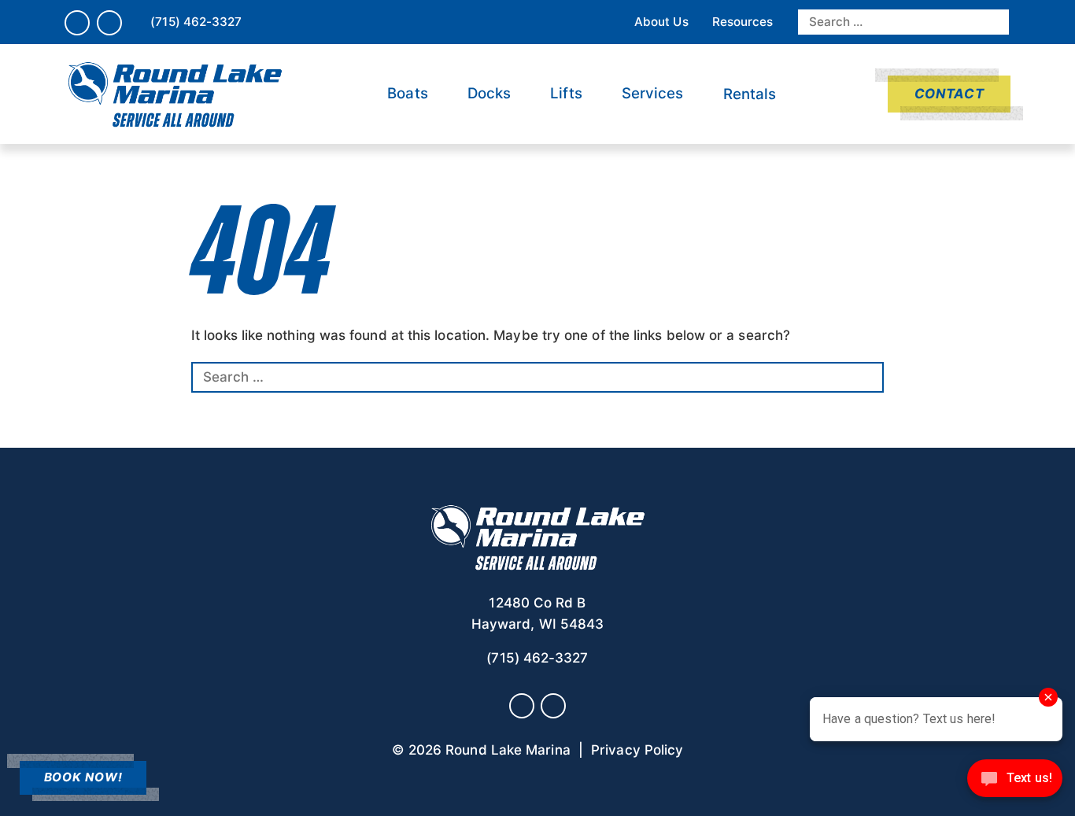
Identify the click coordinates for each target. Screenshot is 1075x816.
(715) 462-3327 (196, 21)
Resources (743, 21)
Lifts (566, 93)
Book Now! (83, 777)
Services (653, 93)
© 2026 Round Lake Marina (481, 750)
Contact (949, 94)
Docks (489, 93)
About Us (661, 21)
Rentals (750, 94)
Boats (407, 93)
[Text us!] (1015, 783)
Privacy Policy (637, 750)
